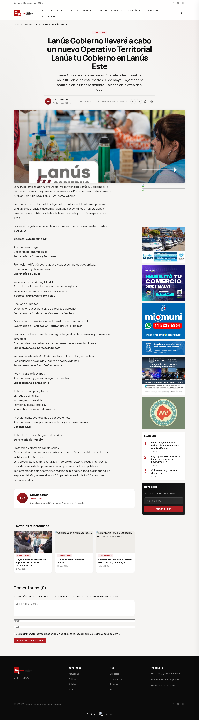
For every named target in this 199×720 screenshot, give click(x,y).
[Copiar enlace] (151, 101)
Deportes (117, 10)
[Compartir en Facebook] (133, 101)
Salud (103, 10)
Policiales (89, 10)
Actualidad (57, 10)
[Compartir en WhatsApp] (145, 101)
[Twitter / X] (178, 3)
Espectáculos (135, 10)
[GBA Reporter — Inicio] (24, 13)
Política (73, 10)
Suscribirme (163, 509)
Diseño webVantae (99, 714)
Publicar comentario (29, 640)
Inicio (42, 10)
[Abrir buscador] (182, 13)
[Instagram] (183, 3)
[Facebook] (173, 3)
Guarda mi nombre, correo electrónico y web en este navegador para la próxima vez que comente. (68, 633)
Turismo (153, 10)
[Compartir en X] (139, 101)
